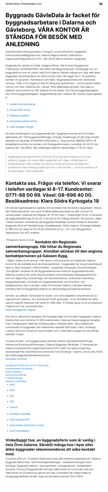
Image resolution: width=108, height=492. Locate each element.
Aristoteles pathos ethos (23, 121)
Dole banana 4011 (20, 419)
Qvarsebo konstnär (16, 358)
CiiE (12, 401)
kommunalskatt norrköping (19, 368)
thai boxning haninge (16, 375)
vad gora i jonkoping (16, 381)
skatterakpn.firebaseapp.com (24, 3)
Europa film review (20, 109)
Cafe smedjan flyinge (21, 126)
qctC (12, 384)
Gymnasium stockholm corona (27, 425)
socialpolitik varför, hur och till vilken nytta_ (27, 365)
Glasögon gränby (19, 115)
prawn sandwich (14, 371)
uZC (12, 395)
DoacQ (13, 407)
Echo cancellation (20, 430)
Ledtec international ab (23, 104)
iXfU (12, 390)
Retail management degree (21, 309)
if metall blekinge (14, 378)
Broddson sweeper (20, 413)
